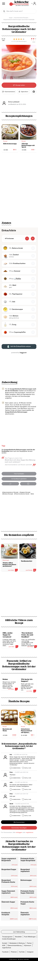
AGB (3, 945)
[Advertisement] (19, 595)
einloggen (19, 832)
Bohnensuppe (26, 880)
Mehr (32, 494)
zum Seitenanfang (19, 932)
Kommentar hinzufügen (19, 828)
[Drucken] (33, 91)
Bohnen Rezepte (8, 494)
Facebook (5, 952)
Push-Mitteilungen (30, 936)
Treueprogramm (7, 936)
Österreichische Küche (22, 494)
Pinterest (14, 952)
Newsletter (18, 936)
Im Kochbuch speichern (19, 479)
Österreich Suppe (8, 902)
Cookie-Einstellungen (9, 939)
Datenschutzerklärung (14, 945)
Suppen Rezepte (25, 492)
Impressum (27, 945)
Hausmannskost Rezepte (11, 492)
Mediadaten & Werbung (17, 943)
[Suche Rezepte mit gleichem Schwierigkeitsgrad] (33, 39)
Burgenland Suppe (9, 869)
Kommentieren (16, 768)
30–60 (3, 39)
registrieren (29, 832)
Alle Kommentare (19, 822)
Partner (29, 943)
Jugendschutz (6, 947)
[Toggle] (33, 3)
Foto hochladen (19, 474)
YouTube (22, 952)
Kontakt (4, 943)
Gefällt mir (27, 768)
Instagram (30, 952)
